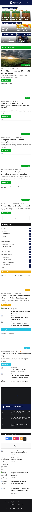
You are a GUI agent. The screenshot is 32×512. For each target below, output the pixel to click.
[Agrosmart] (24, 439)
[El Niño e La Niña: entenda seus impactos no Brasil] (5, 463)
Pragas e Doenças (6, 246)
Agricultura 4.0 (6, 252)
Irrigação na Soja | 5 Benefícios (19, 382)
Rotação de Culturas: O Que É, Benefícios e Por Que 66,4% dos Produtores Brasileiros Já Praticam (15, 19)
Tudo (24, 47)
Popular (16, 446)
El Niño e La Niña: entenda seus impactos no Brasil (19, 458)
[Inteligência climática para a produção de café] (2, 316)
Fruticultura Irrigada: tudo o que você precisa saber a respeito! (20, 376)
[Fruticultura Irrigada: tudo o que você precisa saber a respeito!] (2, 374)
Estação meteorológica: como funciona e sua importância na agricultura (19, 473)
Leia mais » (6, 80)
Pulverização (5, 257)
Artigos (19, 23)
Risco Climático (6, 264)
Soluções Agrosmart (7, 254)
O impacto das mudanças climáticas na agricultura (18, 482)
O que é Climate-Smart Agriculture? (15, 206)
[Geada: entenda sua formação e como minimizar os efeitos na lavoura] (5, 491)
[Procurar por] (27, 3)
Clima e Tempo (6, 233)
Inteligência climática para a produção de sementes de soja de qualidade (15, 105)
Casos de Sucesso (6, 259)
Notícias (4, 239)
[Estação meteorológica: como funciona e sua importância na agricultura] (5, 475)
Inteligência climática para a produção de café (12, 141)
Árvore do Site (19, 504)
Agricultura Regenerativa (9, 8)
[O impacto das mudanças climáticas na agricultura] (5, 484)
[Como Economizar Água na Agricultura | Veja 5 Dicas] (2, 368)
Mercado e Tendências (8, 244)
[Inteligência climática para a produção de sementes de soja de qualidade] (5, 310)
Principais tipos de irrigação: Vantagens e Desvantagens (19, 451)
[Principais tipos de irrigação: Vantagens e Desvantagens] (5, 453)
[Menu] (30, 3)
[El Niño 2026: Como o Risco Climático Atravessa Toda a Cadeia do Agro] (23, 26)
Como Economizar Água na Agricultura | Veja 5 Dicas (18, 370)
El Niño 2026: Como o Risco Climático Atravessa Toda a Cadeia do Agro (23, 31)
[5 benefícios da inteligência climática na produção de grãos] (2, 322)
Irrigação (4, 231)
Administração (5, 236)
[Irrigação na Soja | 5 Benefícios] (5, 382)
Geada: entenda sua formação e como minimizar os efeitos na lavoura (20, 490)
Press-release (6, 241)
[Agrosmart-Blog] (16, 2)
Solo (3, 249)
